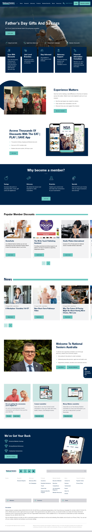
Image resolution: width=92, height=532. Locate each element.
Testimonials (68, 485)
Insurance (43, 480)
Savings (6, 184)
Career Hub (43, 488)
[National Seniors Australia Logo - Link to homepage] (10, 3)
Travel (42, 485)
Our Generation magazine (56, 489)
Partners (67, 483)
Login (76, 3)
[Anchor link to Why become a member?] (26, 170)
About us (67, 491)
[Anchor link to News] (2, 279)
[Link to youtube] (33, 471)
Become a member (85, 3)
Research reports (21, 480)
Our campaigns (32, 483)
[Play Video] (25, 100)
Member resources (57, 492)
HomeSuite (10, 241)
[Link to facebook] (21, 471)
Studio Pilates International (73, 241)
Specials (74, 184)
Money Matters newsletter (71, 404)
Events (66, 488)
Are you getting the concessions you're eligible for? (15, 404)
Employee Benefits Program (45, 491)
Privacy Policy (79, 483)
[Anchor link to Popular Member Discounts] (2, 214)
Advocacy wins (32, 480)
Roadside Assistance (46, 483)
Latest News (16, 306)
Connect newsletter (40, 404)
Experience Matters (66, 90)
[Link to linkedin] (29, 471)
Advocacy (30, 184)
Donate (66, 493)
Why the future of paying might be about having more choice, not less (74, 310)
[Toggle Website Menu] (17, 3)
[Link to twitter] (25, 471)
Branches (52, 184)
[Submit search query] (85, 471)
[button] (44, 263)
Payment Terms (80, 480)
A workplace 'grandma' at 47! (17, 308)
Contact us (67, 480)
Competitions (56, 485)
